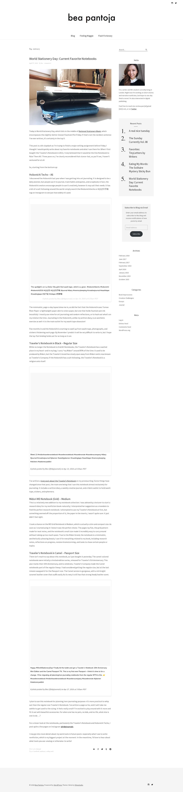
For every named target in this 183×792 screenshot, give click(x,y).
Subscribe (136, 234)
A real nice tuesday (139, 131)
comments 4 (47, 63)
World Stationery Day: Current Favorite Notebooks (62, 59)
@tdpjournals (67, 726)
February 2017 (124, 262)
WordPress (58, 785)
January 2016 (124, 273)
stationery (43, 751)
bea (42, 63)
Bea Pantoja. (39, 785)
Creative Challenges (126, 298)
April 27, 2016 (33, 63)
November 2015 (125, 276)
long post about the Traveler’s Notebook (58, 481)
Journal (38, 749)
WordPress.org (124, 330)
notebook (36, 751)
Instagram (172, 3)
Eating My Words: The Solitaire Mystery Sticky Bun (139, 167)
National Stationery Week (90, 131)
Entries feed (123, 323)
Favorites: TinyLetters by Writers (137, 153)
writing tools (49, 751)
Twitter (176, 3)
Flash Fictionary (105, 35)
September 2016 (125, 266)
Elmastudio (79, 785)
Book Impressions (125, 295)
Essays (121, 301)
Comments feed (125, 327)
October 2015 (124, 279)
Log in (121, 320)
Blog (73, 35)
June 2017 (122, 259)
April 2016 (122, 269)
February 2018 (124, 256)
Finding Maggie (86, 35)
